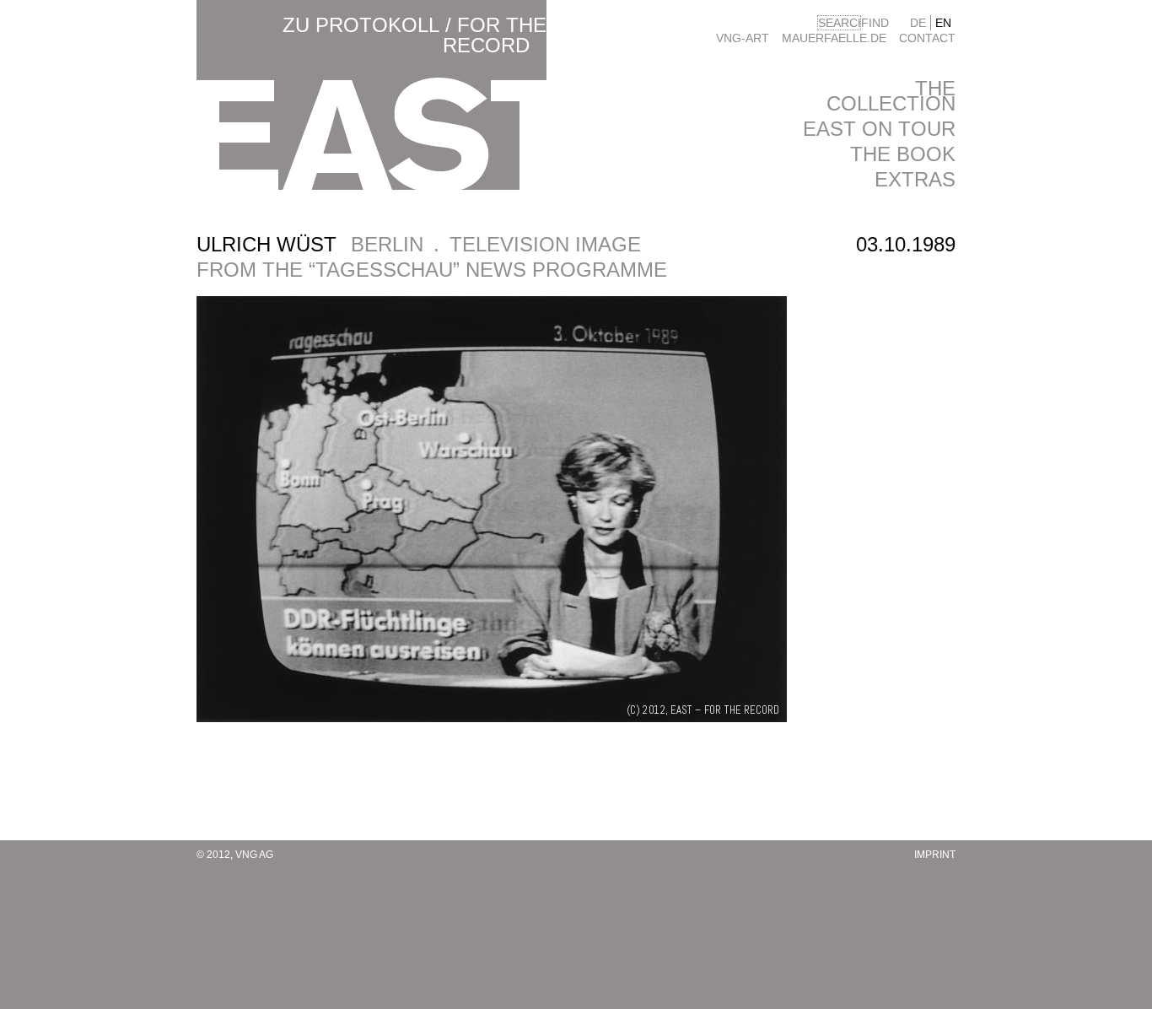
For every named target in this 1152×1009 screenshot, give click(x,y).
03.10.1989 (906, 244)
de (918, 23)
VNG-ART (742, 38)
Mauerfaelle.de (834, 38)
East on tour (879, 128)
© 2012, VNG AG (234, 855)
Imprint (935, 855)
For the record (494, 35)
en (943, 23)
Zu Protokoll (361, 24)
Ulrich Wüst (266, 244)
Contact (927, 38)
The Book (903, 154)
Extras (915, 179)
